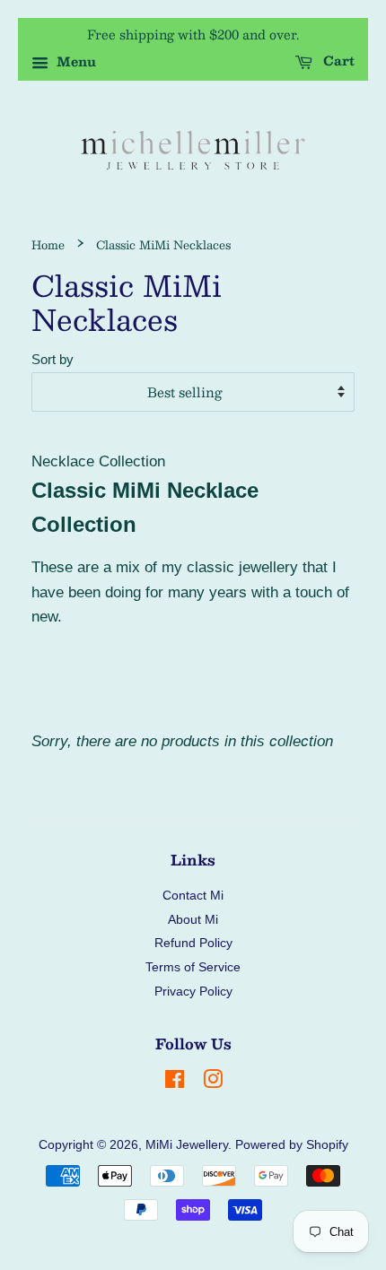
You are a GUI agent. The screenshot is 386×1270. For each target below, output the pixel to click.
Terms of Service (193, 967)
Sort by (52, 359)
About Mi (193, 919)
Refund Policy (193, 942)
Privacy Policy (193, 991)
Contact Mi (193, 895)
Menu (74, 62)
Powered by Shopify (291, 1144)
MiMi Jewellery (186, 1144)
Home (48, 244)
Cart (337, 61)
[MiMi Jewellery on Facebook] (174, 1082)
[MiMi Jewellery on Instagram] (213, 1082)
